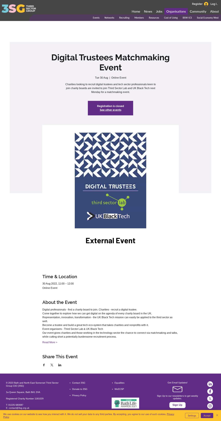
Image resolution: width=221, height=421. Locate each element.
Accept (207, 415)
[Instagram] (210, 406)
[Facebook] (210, 391)
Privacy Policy (79, 395)
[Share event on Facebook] (43, 365)
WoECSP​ (119, 389)
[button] (198, 11)
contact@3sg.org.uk (19, 408)
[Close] (217, 415)
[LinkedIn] (210, 384)
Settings (192, 415)
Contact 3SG (78, 382)
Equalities (119, 382)
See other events (110, 110)
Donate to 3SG (79, 389)
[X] (210, 398)
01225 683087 (15, 405)
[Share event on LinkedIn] (59, 365)
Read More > (49, 342)
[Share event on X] (51, 365)
